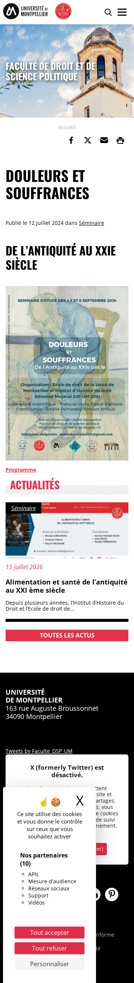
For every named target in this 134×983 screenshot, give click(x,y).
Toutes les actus (67, 635)
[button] (104, 140)
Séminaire (91, 222)
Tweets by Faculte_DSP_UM (39, 750)
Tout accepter (49, 932)
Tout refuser (49, 948)
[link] (71, 140)
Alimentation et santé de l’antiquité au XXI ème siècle (67, 586)
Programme (21, 469)
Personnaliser (49, 964)
